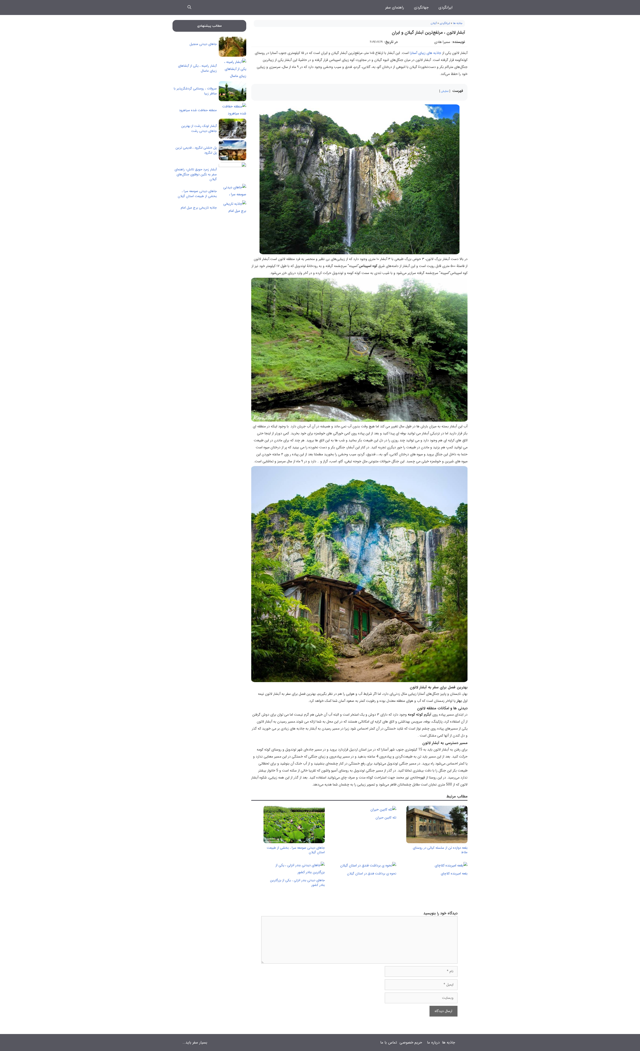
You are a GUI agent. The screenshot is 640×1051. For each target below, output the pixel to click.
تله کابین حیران (386, 817)
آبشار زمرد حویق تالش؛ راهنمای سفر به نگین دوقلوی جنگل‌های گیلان (195, 174)
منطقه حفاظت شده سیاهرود (198, 110)
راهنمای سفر (394, 7)
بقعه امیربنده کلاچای (454, 873)
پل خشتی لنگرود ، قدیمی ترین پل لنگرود (196, 150)
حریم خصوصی (411, 1043)
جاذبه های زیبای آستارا (425, 53)
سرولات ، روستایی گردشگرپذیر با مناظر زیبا (195, 91)
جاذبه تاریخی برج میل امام (199, 207)
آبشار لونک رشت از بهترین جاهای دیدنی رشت (199, 128)
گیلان (434, 23)
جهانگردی (421, 7)
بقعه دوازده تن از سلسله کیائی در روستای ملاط (440, 850)
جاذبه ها (457, 23)
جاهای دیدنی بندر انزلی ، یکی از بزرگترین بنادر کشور (297, 882)
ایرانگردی (445, 7)
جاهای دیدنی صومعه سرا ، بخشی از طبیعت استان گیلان (296, 850)
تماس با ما (388, 1043)
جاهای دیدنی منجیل (203, 44)
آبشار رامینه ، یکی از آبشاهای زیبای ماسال (197, 68)
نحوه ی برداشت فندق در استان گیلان (371, 873)
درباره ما (433, 1043)
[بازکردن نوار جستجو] (189, 7)
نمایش (444, 91)
